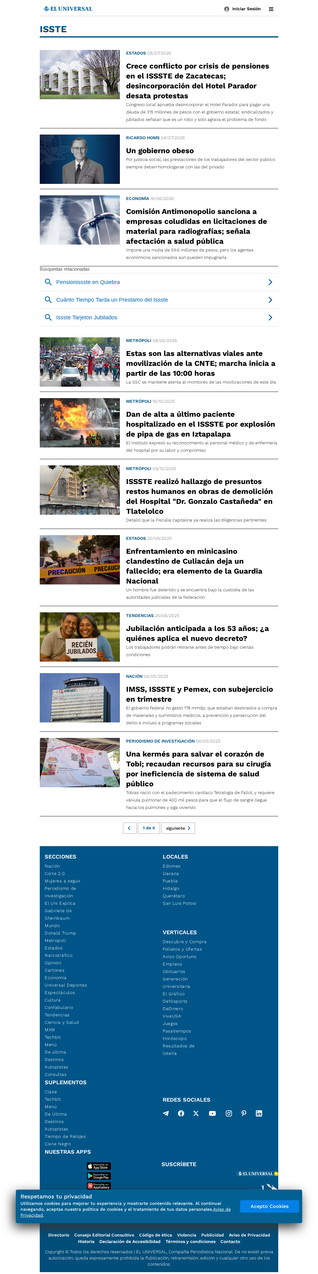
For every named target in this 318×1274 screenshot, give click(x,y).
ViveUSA (172, 1016)
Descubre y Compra (185, 941)
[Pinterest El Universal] (244, 1114)
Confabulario (59, 1007)
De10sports (175, 1001)
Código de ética (155, 1234)
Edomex (172, 865)
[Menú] (271, 9)
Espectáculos (60, 992)
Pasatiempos (177, 1030)
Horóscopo (175, 1038)
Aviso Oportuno (180, 956)
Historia (86, 1241)
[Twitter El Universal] (196, 1114)
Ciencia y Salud (62, 1022)
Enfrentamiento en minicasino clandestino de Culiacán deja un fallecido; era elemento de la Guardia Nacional (194, 566)
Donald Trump (60, 932)
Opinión (53, 962)
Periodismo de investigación (160, 741)
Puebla (170, 880)
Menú (51, 1044)
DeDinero (173, 1008)
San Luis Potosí (180, 903)
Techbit (53, 1037)
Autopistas (56, 1066)
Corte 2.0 (55, 873)
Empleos (172, 963)
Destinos (54, 1059)
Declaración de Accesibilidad (130, 1241)
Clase (51, 1091)
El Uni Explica (60, 903)
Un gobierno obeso (160, 150)
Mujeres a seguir (63, 880)
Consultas (55, 1074)
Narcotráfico (58, 955)
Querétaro (174, 895)
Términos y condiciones (191, 1241)
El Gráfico (174, 993)
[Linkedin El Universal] (259, 1114)
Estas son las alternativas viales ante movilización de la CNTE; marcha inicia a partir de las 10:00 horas (200, 363)
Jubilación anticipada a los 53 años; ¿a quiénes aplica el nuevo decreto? (197, 633)
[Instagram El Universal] (229, 1114)
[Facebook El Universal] (181, 1114)
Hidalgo (171, 888)
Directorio (58, 1234)
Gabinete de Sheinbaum (58, 914)
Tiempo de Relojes (65, 1136)
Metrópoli (138, 340)
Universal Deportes (66, 985)
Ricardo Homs (143, 137)
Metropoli (55, 940)
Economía (137, 198)
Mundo (52, 925)
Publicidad (212, 1234)
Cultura (53, 999)
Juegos (170, 1023)
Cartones (55, 970)
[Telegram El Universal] (166, 1114)
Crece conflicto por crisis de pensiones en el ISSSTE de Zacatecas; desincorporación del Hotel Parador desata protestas (197, 81)
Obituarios (174, 971)
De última (55, 1052)
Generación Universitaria (176, 982)
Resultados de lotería (179, 1049)
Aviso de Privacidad (249, 1234)
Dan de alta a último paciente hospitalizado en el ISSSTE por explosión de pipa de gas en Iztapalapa (200, 424)
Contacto (230, 1241)
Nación (134, 676)
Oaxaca (171, 873)
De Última (56, 1114)
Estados (136, 53)
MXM (50, 1029)
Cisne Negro (58, 1143)
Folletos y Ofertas (182, 949)
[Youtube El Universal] (212, 1114)
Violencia (186, 1234)
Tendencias (140, 615)
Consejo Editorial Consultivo (104, 1234)
